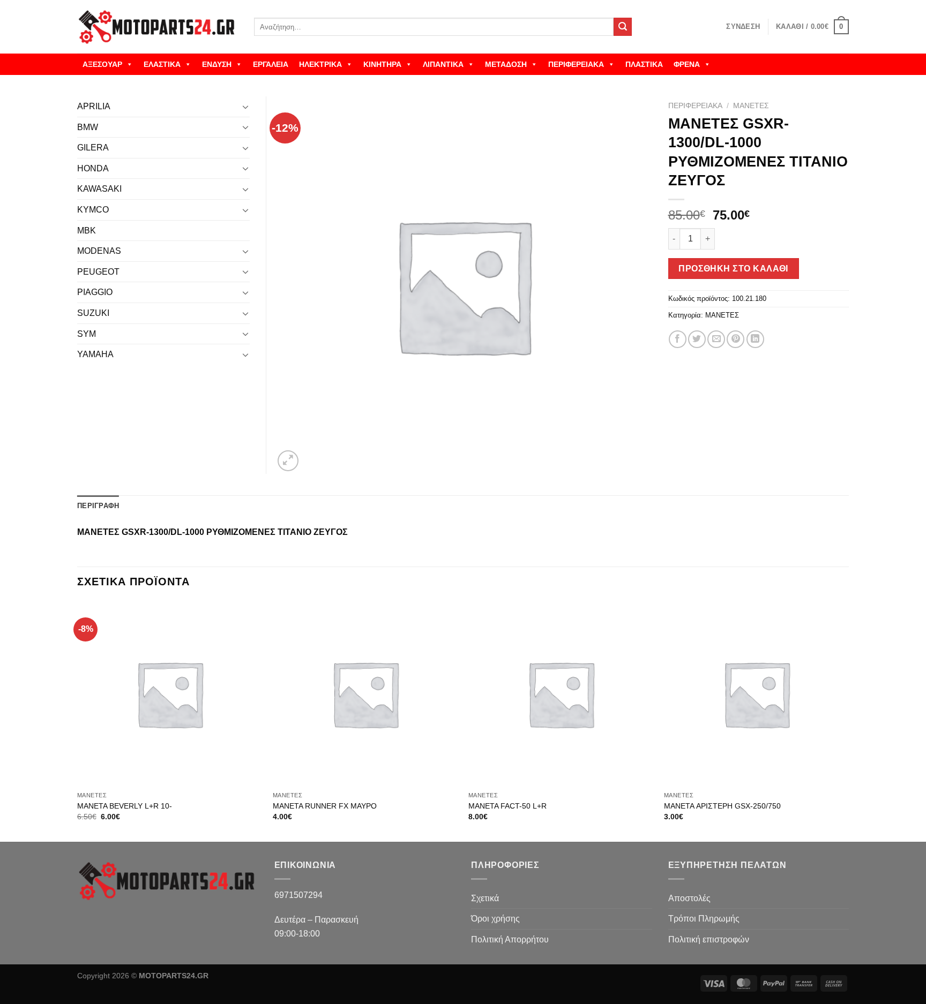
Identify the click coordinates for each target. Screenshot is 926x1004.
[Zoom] (288, 460)
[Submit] (623, 27)
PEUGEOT (98, 271)
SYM (86, 333)
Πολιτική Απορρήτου (510, 939)
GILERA (93, 147)
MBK (86, 230)
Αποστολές (689, 898)
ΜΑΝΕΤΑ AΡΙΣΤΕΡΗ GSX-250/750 (722, 806)
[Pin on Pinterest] (735, 339)
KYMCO (93, 209)
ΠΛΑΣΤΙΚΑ (644, 64)
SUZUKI (93, 313)
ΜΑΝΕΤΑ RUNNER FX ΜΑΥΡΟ (325, 806)
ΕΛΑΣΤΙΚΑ (162, 64)
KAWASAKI (99, 188)
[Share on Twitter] (697, 339)
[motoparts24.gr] (157, 27)
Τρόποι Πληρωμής (704, 918)
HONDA (93, 168)
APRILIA (93, 106)
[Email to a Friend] (716, 339)
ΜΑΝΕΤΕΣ (751, 106)
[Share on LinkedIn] (755, 339)
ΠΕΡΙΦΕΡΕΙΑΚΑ (576, 64)
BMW (87, 127)
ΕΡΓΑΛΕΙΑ (270, 64)
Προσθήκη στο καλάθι (733, 268)
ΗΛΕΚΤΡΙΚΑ (320, 64)
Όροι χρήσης (495, 918)
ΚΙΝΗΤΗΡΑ (382, 64)
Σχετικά (485, 898)
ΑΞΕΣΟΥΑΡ (102, 64)
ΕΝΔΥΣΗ (217, 64)
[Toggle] (245, 106)
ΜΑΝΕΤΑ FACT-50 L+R (507, 806)
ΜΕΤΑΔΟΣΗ (506, 64)
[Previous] (78, 720)
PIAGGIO (95, 292)
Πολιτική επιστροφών (708, 939)
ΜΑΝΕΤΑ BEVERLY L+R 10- (124, 806)
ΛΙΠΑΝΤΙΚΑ (443, 64)
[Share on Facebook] (677, 339)
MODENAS (99, 250)
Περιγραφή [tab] (98, 506)
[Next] (848, 720)
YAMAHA (95, 354)
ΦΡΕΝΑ (687, 64)
